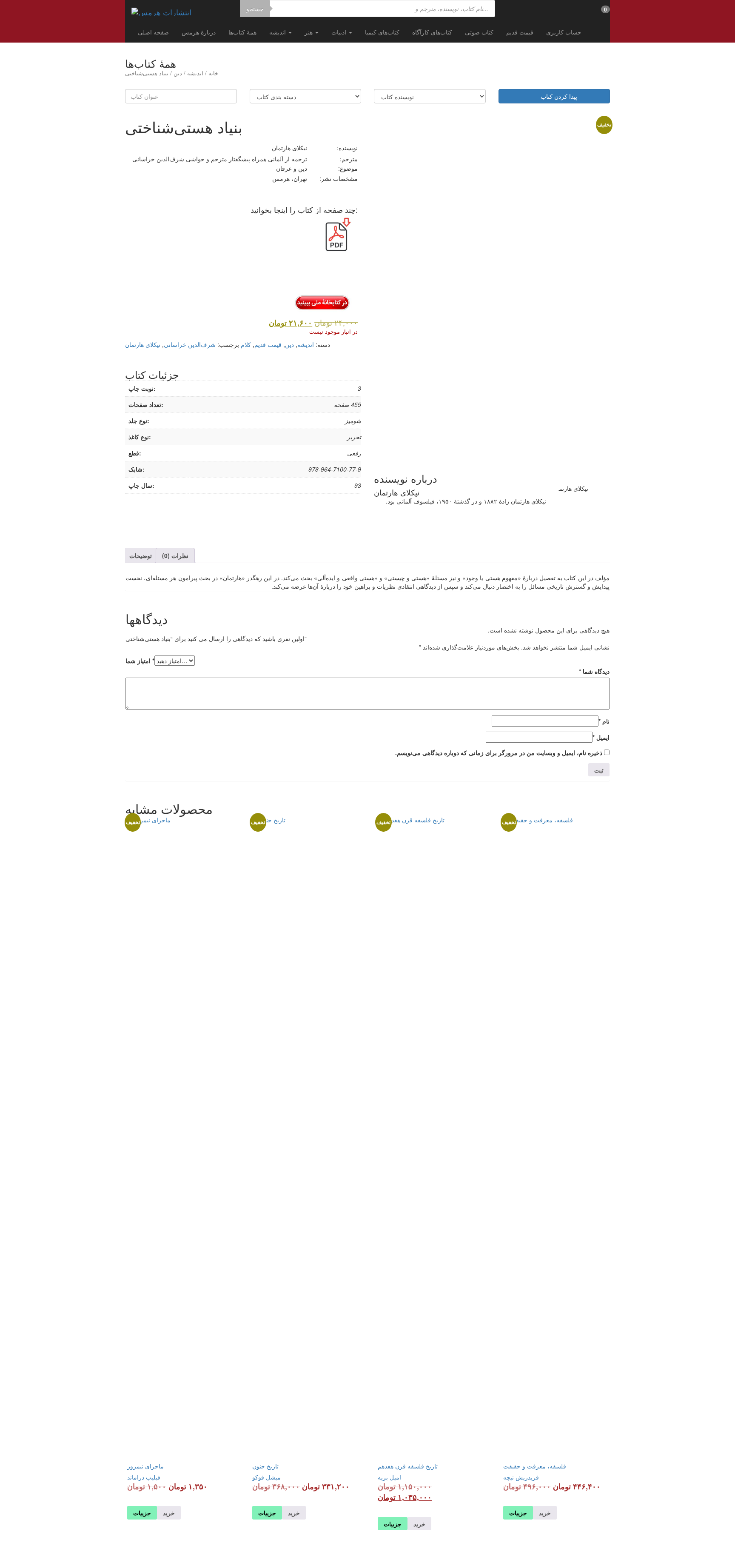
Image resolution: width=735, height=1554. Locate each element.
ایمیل (601, 737)
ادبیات (339, 32)
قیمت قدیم (519, 32)
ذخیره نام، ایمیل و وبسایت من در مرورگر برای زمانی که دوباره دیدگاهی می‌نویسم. (498, 752)
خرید (294, 1512)
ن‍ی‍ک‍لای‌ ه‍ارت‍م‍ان (142, 344)
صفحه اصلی (153, 32)
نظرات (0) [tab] (175, 555)
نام (604, 721)
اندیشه (278, 32)
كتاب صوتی (479, 32)
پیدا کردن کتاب (556, 96)
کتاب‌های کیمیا (382, 32)
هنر (309, 32)
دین (178, 73)
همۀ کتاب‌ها (242, 32)
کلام (246, 344)
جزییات (518, 1512)
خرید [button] (545, 1512)
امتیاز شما (139, 660)
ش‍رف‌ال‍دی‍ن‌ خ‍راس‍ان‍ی (190, 344)
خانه (213, 73)
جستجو (255, 8)
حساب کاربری (563, 32)
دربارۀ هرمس (199, 32)
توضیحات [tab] (140, 555)
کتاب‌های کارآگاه (432, 32)
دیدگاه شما (594, 671)
